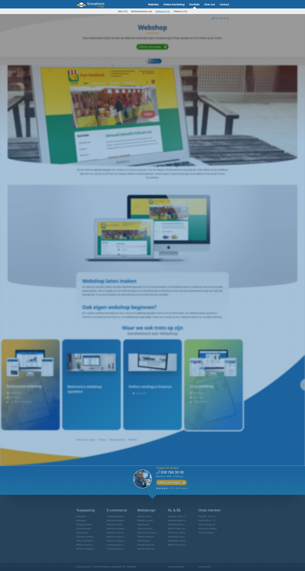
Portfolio (194, 4)
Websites (153, 4)
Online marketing (173, 4)
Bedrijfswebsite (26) (141, 11)
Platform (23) (180, 11)
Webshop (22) (163, 11)
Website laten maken (92, 4)
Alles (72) (123, 11)
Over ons (209, 4)
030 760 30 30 (221, 18)
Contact (224, 4)
